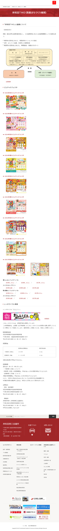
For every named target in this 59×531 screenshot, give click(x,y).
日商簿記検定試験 (21, 454)
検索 (53, 416)
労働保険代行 (6, 458)
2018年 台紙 (22, 288)
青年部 (45, 474)
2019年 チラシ (10, 282)
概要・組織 (46, 451)
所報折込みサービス (7, 471)
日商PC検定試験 (20, 461)
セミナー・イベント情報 (35, 445)
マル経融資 (5, 452)
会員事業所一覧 (47, 460)
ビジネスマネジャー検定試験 (23, 483)
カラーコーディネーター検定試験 (23, 468)
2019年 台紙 (9, 288)
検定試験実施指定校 (21, 490)
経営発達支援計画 (7, 455)
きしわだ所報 (9, 416)
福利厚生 (5, 465)
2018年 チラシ (25, 282)
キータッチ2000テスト (22, 464)
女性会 (45, 477)
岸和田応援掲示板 (7, 474)
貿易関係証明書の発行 (8, 468)
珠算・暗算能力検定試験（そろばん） (22, 450)
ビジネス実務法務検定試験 (23, 480)
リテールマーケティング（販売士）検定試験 (22, 457)
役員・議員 (46, 457)
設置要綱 (8, 81)
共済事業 (5, 461)
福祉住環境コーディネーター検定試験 (23, 473)
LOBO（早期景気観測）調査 (49, 470)
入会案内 (46, 463)
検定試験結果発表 (21, 487)
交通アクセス (32, 425)
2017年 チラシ (40, 282)
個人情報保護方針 (32, 525)
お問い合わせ (48, 425)
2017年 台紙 (35, 288)
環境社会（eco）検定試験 (22, 476)
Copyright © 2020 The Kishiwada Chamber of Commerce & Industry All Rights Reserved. (29, 528)
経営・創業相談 (6, 449)
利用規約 (47, 318)
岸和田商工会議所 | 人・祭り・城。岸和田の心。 (9, 3)
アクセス (46, 454)
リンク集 (25, 525)
